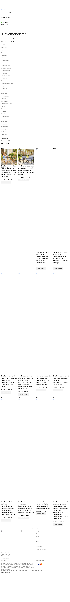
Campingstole (4, 80)
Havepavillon (4, 111)
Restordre (38, 541)
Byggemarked (4, 52)
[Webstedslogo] (4, 9)
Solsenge (3, 106)
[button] (6, 182)
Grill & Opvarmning (5, 70)
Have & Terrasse (9, 38)
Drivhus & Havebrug (6, 68)
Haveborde (3, 91)
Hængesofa (4, 86)
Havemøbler (16, 38)
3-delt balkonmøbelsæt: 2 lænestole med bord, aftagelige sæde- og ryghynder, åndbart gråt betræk (26, 170)
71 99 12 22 (22, 2)
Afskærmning (4, 63)
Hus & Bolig (4, 124)
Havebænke (4, 88)
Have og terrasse (5, 116)
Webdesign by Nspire (6, 572)
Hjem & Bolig (4, 119)
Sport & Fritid (4, 131)
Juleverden (3, 129)
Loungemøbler (4, 101)
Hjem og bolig (4, 121)
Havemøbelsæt (4, 96)
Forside (3, 38)
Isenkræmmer (4, 126)
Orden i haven (4, 114)
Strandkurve (4, 108)
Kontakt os (38, 539)
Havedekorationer (5, 75)
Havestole (3, 98)
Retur (37, 536)
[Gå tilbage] (3, 30)
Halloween (3, 57)
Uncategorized (4, 136)
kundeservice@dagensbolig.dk (8, 2)
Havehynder (4, 93)
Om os (37, 533)
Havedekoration (5, 73)
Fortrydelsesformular (41, 549)
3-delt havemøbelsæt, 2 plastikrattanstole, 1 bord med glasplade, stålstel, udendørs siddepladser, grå (43, 380)
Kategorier (5, 138)
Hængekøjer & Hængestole (7, 83)
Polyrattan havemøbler (6, 103)
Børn (2, 50)
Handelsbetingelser (41, 544)
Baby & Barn (4, 47)
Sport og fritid (4, 134)
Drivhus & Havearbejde (6, 65)
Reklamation (39, 546)
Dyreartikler (4, 55)
